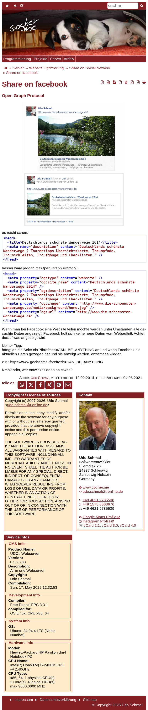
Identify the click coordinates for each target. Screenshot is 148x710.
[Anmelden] (15, 5)
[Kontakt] (22, 5)
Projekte (40, 59)
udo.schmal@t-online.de (27, 405)
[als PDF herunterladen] (102, 82)
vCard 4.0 (128, 525)
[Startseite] (24, 25)
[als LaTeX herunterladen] (120, 82)
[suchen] (142, 5)
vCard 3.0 (110, 525)
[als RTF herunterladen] (108, 82)
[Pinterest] (59, 385)
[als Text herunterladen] (138, 82)
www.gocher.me (96, 487)
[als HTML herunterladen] (126, 82)
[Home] (7, 5)
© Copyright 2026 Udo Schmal (117, 705)
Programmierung (17, 59)
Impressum (23, 700)
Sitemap (90, 700)
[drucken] (143, 82)
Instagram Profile (97, 521)
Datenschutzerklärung (58, 700)
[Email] (68, 385)
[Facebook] (40, 385)
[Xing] (49, 385)
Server (55, 59)
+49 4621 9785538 (98, 500)
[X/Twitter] (31, 385)
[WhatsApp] (22, 385)
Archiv (69, 59)
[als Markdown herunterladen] (114, 82)
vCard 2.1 (92, 525)
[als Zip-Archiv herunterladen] (132, 82)
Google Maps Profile (99, 517)
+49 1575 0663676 (98, 504)
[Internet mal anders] (5, 68)
